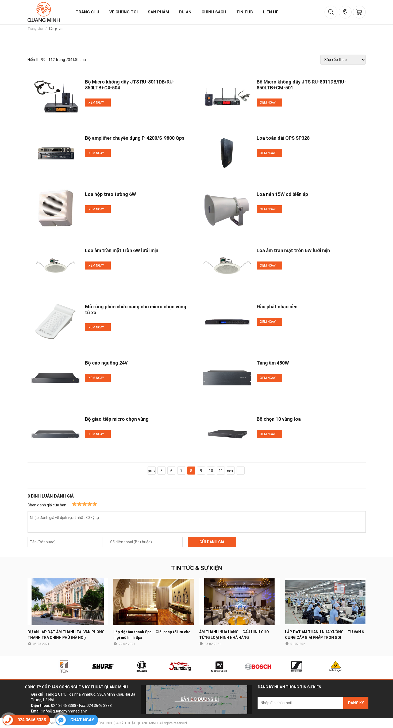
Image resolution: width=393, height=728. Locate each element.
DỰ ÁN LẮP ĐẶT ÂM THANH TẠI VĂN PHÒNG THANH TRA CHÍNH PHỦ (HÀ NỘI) (66, 635)
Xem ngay (96, 102)
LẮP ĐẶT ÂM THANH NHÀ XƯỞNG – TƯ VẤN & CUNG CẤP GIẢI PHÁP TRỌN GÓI (324, 635)
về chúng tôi (123, 12)
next (231, 471)
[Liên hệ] (345, 12)
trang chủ (87, 12)
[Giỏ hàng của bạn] (359, 12)
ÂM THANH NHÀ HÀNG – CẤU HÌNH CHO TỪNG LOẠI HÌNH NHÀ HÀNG (234, 635)
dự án (185, 12)
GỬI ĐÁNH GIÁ (211, 542)
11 (221, 471)
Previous (29, 667)
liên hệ (270, 12)
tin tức (244, 12)
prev (151, 471)
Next (364, 667)
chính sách (214, 12)
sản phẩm (158, 12)
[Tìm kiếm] (331, 12)
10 (211, 471)
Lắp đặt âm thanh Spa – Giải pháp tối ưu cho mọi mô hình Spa (152, 635)
